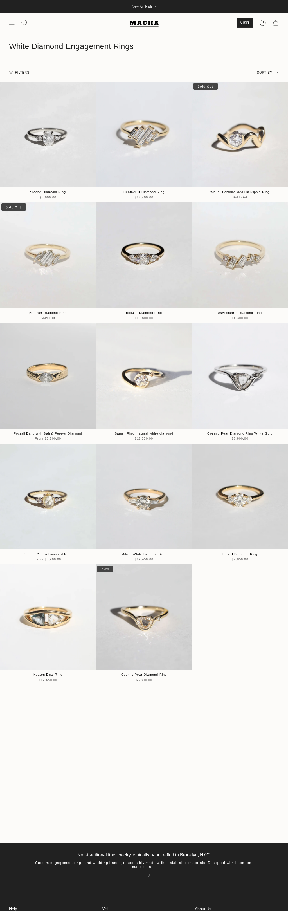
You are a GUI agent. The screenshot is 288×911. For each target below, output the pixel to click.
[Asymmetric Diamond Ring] (240, 255)
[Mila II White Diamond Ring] (144, 496)
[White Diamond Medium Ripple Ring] (240, 134)
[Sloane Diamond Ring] (48, 134)
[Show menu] (11, 22)
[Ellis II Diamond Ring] (240, 496)
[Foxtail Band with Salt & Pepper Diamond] (48, 375)
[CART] (275, 22)
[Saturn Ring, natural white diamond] (144, 375)
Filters (22, 72)
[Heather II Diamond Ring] (144, 134)
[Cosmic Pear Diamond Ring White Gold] (240, 375)
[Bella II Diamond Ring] (144, 255)
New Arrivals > (144, 6)
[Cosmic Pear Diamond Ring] (144, 617)
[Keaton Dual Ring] (48, 617)
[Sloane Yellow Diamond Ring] (48, 496)
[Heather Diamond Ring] (48, 255)
